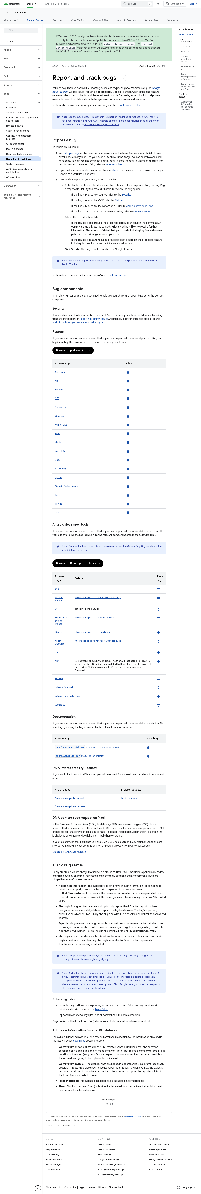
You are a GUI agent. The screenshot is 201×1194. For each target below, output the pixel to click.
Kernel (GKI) (61, 424)
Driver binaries (53, 1169)
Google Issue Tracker (129, 105)
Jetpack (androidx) (65, 687)
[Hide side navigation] (38, 1188)
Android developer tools (139, 206)
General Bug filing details (140, 546)
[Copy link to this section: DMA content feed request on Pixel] (108, 818)
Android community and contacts (101, 124)
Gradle (58, 632)
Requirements (53, 1149)
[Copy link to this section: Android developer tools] (91, 525)
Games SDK (61, 704)
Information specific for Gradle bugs (93, 632)
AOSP (55, 66)
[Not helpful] (163, 66)
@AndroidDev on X (107, 1149)
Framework (60, 407)
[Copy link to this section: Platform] (68, 332)
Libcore (59, 459)
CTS (57, 398)
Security (57, 20)
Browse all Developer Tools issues (78, 563)
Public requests (129, 798)
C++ (57, 608)
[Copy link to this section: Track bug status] (86, 865)
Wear (57, 512)
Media (58, 442)
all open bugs (72, 153)
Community (70, 1187)
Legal (81, 1187)
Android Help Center (159, 1144)
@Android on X (105, 1144)
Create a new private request (70, 806)
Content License (133, 1116)
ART (57, 380)
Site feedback (116, 1187)
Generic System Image (66, 486)
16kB (57, 433)
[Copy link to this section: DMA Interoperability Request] (100, 768)
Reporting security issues (94, 318)
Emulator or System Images (61, 620)
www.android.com (158, 1154)
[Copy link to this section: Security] (68, 309)
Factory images (53, 1164)
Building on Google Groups (111, 1169)
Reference (172, 20)
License (91, 1187)
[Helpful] (158, 66)
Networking (61, 468)
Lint (57, 652)
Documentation (15, 12)
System (58, 477)
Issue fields (101, 1009)
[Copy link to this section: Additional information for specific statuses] (120, 1031)
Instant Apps (61, 451)
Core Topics (78, 20)
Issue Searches (113, 164)
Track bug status (116, 275)
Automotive (151, 20)
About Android (53, 1187)
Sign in (193, 3)
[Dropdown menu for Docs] (37, 4)
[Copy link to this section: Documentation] (79, 717)
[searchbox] (21, 30)
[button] (18, 49)
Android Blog (104, 1154)
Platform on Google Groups (111, 1164)
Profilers (59, 678)
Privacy (102, 1187)
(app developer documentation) (87, 747)
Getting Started (35, 20)
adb (57, 588)
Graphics (59, 416)
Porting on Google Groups (111, 1174)
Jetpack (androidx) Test (67, 696)
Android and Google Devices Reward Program (78, 322)
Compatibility (100, 20)
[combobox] (137, 4)
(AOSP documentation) (80, 756)
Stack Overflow (157, 1164)
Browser (59, 389)
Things (58, 503)
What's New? (11, 20)
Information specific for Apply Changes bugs (98, 640)
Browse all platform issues (73, 350)
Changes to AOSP (109, 51)
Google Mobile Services (161, 1159)
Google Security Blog (108, 1159)
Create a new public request (69, 798)
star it (115, 170)
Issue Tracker (155, 1169)
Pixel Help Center (157, 1149)
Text (57, 495)
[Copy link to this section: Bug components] (86, 289)
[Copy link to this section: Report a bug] (79, 140)
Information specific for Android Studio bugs (98, 597)
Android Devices (126, 20)
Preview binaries (54, 1159)
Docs (30, 3)
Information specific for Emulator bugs (94, 617)
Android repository (55, 1144)
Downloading (52, 1154)
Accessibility (61, 372)
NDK (57, 660)
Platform (119, 200)
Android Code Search (57, 3)
